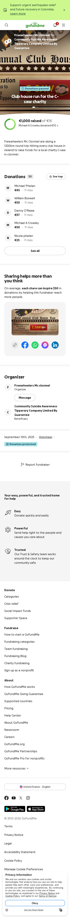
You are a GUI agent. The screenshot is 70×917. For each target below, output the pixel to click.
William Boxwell (24, 198)
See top (58, 176)
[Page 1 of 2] (33, 107)
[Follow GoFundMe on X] (20, 798)
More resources (14, 768)
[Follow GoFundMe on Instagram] (28, 798)
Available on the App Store (36, 809)
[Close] (64, 10)
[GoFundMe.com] (35, 25)
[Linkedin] (55, 345)
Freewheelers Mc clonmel (32, 385)
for (35, 41)
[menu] (63, 25)
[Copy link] (14, 345)
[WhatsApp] (35, 345)
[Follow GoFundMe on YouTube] (13, 798)
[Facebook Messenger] (45, 345)
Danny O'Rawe (24, 210)
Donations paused (37, 88)
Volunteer (45, 437)
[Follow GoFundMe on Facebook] (6, 798)
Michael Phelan (24, 185)
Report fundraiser (37, 464)
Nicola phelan (23, 235)
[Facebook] (25, 345)
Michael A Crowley (26, 223)
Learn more (18, 13)
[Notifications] (55, 25)
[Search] (6, 25)
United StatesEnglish (36, 786)
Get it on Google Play (14, 809)
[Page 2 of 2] (37, 107)
